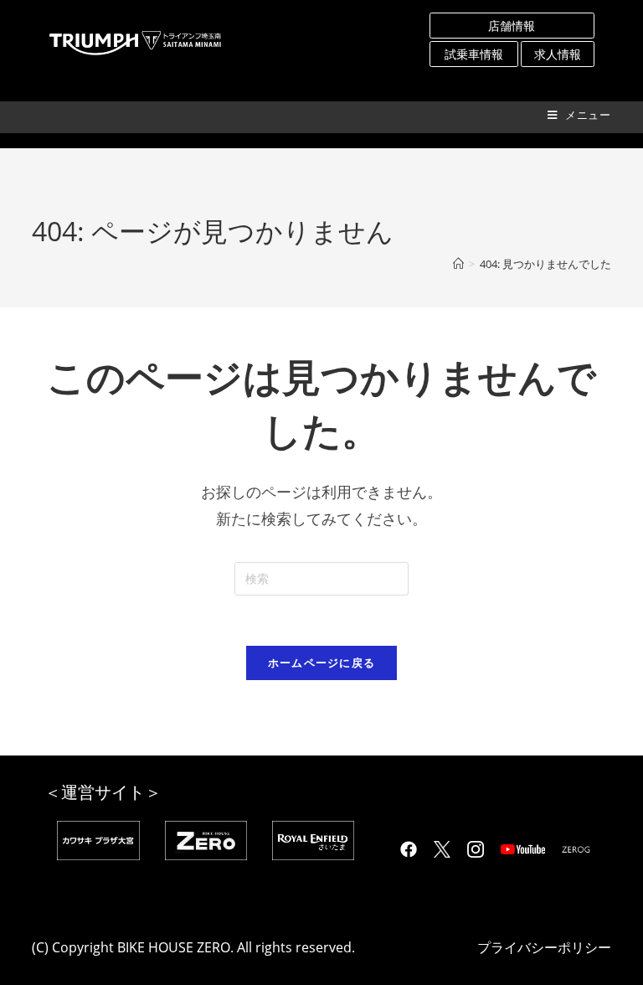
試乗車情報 (474, 54)
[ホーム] (458, 263)
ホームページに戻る (322, 662)
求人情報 (557, 54)
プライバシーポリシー (544, 947)
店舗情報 (511, 26)
